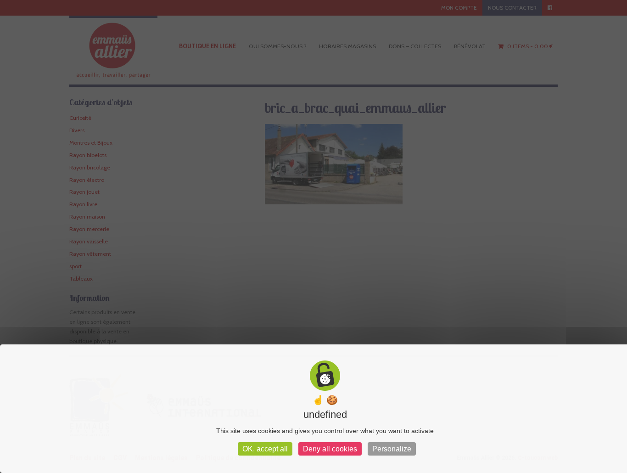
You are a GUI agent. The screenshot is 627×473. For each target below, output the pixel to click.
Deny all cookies (330, 449)
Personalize (391, 449)
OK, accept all (265, 449)
